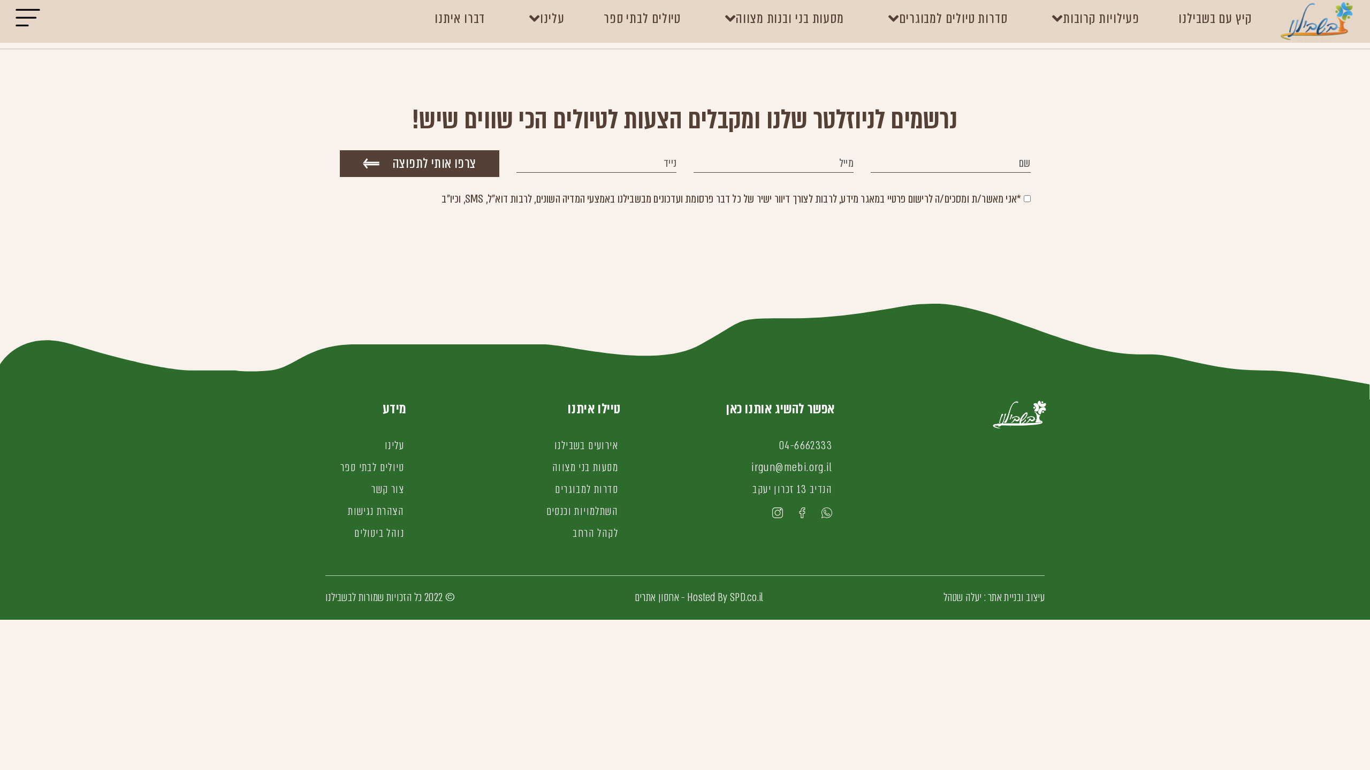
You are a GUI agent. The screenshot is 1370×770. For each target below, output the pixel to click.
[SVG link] (28, 21)
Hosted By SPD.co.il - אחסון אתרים (699, 597)
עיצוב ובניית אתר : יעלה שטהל (994, 597)
